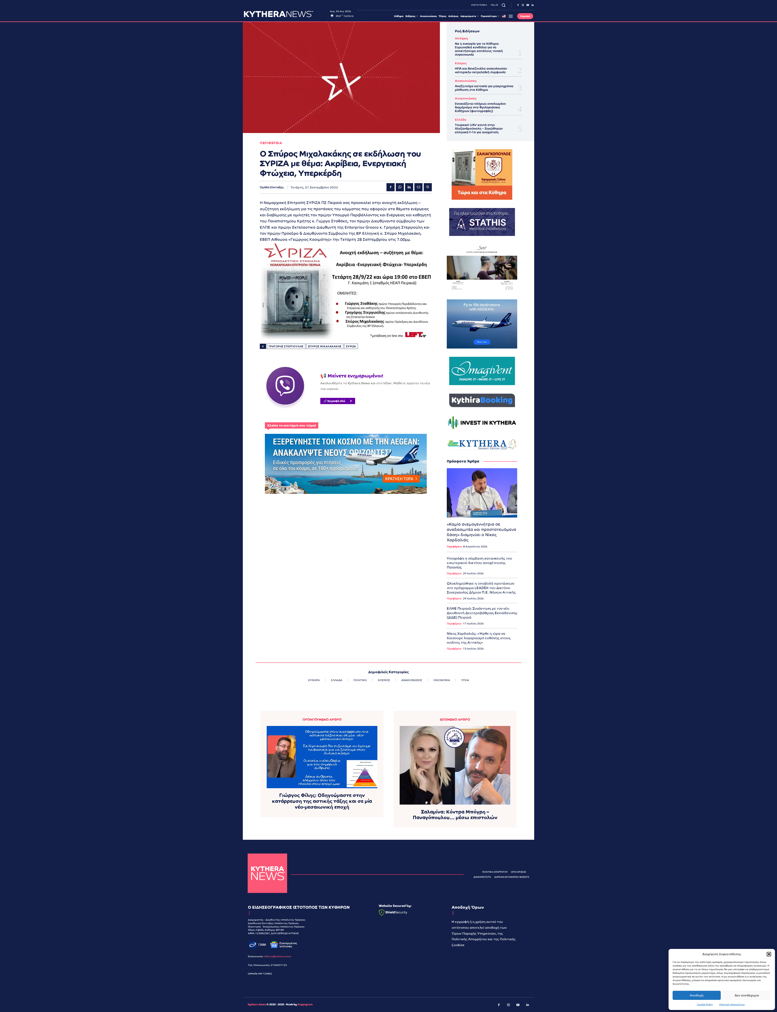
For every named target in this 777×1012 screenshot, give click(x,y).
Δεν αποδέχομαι (747, 995)
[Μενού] (510, 16)
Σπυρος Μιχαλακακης (325, 346)
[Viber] (428, 187)
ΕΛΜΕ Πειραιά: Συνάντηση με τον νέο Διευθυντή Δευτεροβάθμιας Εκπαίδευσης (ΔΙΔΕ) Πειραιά (482, 612)
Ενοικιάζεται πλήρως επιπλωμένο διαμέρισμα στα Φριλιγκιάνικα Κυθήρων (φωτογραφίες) (480, 107)
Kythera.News (257, 1004)
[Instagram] (522, 5)
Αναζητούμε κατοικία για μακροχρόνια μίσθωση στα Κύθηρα (484, 87)
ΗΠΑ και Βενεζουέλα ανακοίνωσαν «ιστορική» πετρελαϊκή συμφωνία (481, 70)
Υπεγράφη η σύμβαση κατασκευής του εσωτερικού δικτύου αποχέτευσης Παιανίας (479, 562)
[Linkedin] (532, 5)
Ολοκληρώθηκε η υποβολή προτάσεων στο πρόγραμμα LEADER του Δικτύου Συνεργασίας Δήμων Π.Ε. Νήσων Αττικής (481, 587)
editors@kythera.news (277, 956)
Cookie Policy (705, 1004)
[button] (769, 954)
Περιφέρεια (454, 546)
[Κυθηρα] (286, 14)
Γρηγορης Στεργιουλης (286, 346)
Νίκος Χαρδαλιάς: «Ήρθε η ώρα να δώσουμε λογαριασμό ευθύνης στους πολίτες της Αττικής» (479, 638)
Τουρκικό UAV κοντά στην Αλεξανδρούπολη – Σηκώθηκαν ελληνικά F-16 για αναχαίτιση (479, 128)
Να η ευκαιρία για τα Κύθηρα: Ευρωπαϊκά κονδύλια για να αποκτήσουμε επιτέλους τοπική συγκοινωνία (479, 49)
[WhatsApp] (400, 187)
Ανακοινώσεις (466, 80)
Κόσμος (461, 63)
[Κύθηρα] (267, 873)
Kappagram (305, 1004)
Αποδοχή (697, 995)
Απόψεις (461, 38)
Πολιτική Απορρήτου (732, 1004)
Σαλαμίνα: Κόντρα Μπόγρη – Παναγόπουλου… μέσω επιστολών (455, 814)
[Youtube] (527, 5)
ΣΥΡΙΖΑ (351, 346)
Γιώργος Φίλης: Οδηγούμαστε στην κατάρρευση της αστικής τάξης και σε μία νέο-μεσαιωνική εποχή (322, 801)
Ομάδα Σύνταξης (272, 187)
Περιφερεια (271, 143)
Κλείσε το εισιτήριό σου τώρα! (291, 425)
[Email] (418, 187)
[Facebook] (518, 5)
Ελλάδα (460, 119)
